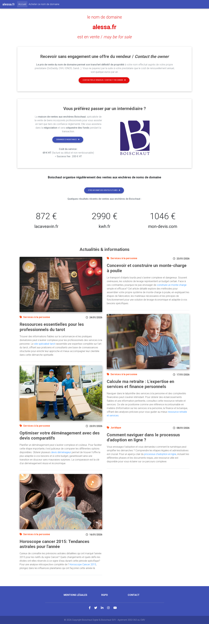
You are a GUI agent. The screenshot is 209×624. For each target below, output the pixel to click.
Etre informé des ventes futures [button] (102, 190)
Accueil (22, 4)
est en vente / (104, 36)
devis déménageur (61, 452)
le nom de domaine (104, 17)
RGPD (104, 595)
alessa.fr (104, 27)
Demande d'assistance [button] (66, 140)
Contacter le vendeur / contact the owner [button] (103, 80)
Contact (134, 595)
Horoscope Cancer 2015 (82, 564)
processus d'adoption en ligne (160, 454)
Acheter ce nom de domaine (44, 4)
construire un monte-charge (172, 284)
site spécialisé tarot (44, 343)
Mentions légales (75, 595)
